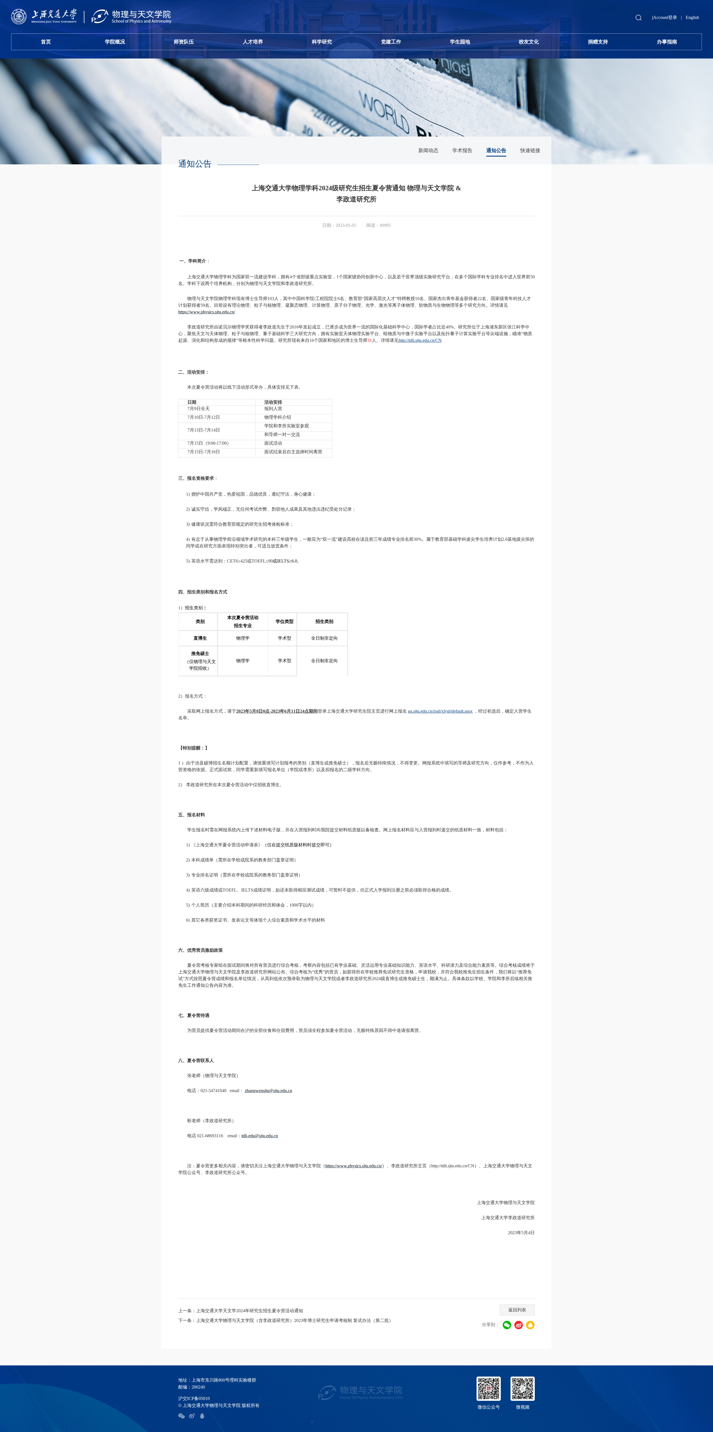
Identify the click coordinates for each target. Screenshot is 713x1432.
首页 (46, 42)
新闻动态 (428, 150)
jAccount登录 (664, 17)
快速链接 (530, 150)
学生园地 (460, 42)
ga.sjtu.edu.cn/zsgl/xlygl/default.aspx (440, 711)
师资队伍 (184, 42)
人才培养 (253, 42)
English (692, 17)
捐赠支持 (598, 42)
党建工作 (391, 42)
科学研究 (322, 42)
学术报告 (462, 150)
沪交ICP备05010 (194, 1398)
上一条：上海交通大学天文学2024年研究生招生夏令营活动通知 (240, 1310)
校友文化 (529, 42)
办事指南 (667, 42)
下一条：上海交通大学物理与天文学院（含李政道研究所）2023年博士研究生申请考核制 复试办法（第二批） (285, 1320)
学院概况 (115, 42)
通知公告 (496, 150)
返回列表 (517, 1309)
